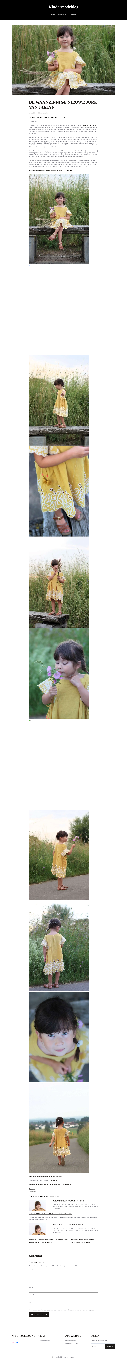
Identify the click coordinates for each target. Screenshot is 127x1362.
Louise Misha (48, 1242)
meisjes (88, 1242)
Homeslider (90, 1239)
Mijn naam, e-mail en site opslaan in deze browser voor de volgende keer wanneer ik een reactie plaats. (62, 1310)
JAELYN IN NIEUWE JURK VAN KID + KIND (68, 1201)
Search (110, 1346)
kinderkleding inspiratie (78, 1242)
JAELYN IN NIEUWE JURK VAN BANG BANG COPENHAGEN (50, 1214)
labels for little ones (37, 1242)
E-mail (31, 1295)
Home (53, 14)
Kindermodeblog (63, 6)
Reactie (32, 1269)
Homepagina (83, 1239)
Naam (31, 1287)
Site (30, 1302)
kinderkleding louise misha (37, 1239)
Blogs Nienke (75, 1239)
